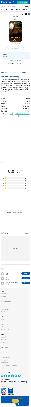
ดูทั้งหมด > (27, 233)
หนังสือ (7, 9)
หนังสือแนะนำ (4, 299)
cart (14, 2)
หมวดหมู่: (3, 114)
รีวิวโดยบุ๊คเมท (4, 312)
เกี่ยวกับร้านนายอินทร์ (5, 357)
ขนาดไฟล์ (3, 101)
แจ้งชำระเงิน (3, 345)
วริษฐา (15, 20)
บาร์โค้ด (3, 106)
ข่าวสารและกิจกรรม (5, 309)
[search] (2, 6)
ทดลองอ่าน (16, 48)
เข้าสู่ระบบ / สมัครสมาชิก (22, 2)
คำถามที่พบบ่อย (4, 347)
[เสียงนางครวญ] (25, 14)
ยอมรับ (15, 401)
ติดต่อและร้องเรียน (5, 360)
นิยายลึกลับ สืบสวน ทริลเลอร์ (22, 113)
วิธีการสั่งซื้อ (3, 337)
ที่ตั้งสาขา (3, 368)
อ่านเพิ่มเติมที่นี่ (21, 398)
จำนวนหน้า (4, 99)
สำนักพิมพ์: (4, 111)
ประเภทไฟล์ (4, 104)
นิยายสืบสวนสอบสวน (24, 116)
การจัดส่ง (3, 342)
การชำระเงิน (3, 340)
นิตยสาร (18, 9)
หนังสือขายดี (4, 294)
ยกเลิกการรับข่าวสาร (5, 350)
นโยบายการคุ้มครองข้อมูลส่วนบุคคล (9, 365)
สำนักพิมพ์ (3, 304)
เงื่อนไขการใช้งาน (4, 363)
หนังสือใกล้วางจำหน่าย (6, 301)
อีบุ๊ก (12, 9)
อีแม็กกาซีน (25, 9)
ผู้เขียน (2, 307)
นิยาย (11, 113)
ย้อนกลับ (4, 13)
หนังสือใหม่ (3, 296)
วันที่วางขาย (4, 109)
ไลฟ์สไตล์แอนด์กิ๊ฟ (5, 329)
